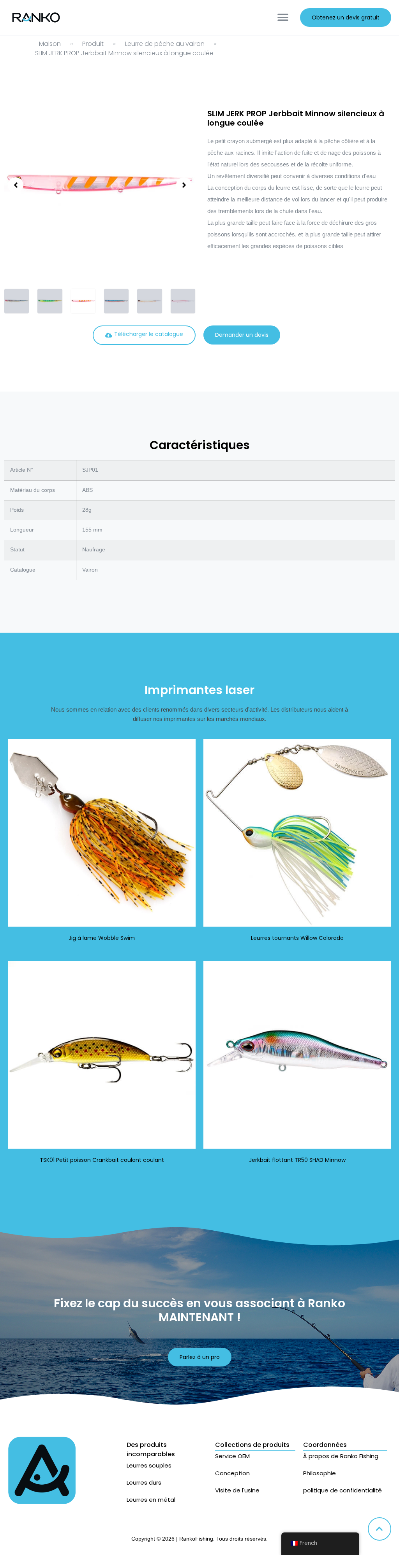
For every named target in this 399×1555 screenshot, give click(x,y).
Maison (50, 43)
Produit (93, 43)
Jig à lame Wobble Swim (102, 938)
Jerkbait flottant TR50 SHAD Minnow (297, 1160)
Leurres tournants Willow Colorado (297, 938)
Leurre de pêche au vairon (165, 43)
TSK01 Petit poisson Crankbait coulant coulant (102, 1160)
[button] (282, 17)
